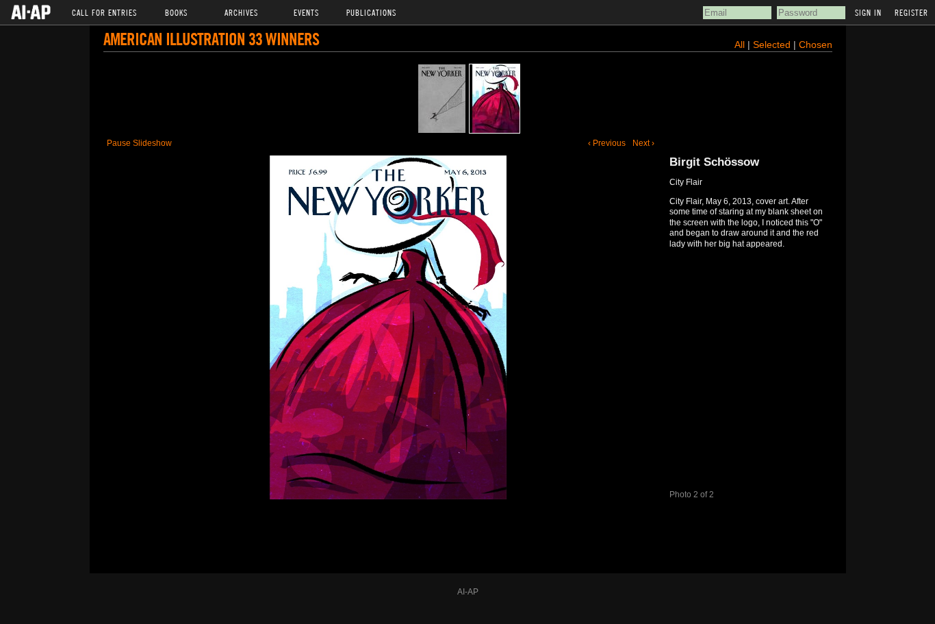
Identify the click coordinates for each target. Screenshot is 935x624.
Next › (643, 143)
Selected (773, 44)
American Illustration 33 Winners (211, 38)
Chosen (815, 44)
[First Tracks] (440, 99)
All (739, 44)
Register (911, 12)
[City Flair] (494, 99)
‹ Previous (607, 143)
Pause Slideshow (139, 143)
